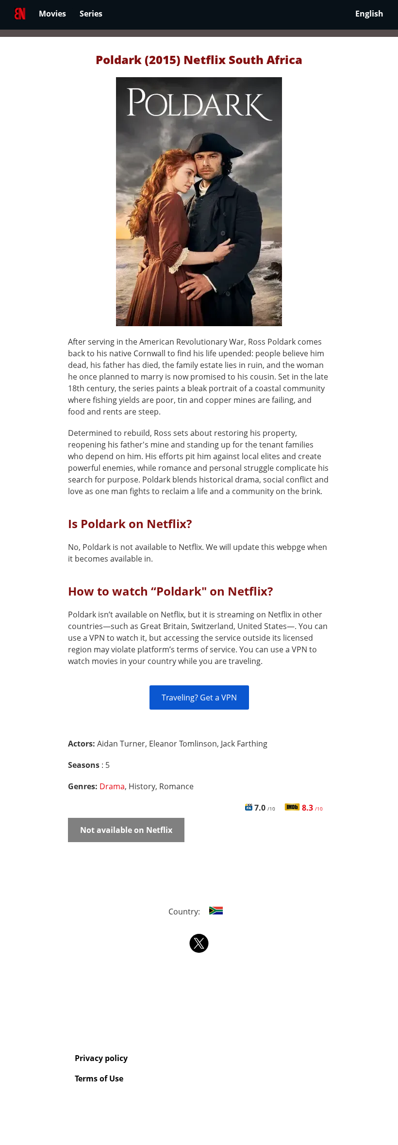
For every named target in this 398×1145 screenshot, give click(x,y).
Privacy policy (101, 1058)
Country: (185, 911)
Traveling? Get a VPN (199, 697)
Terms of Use (99, 1078)
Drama (112, 786)
